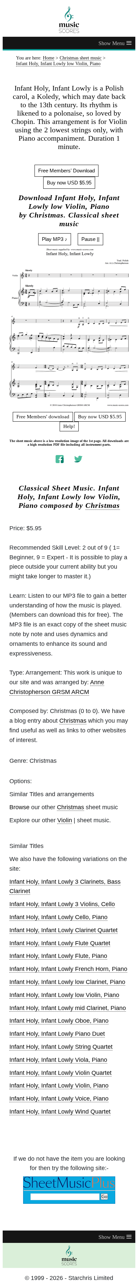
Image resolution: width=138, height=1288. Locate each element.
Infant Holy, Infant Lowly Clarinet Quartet (63, 930)
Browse (19, 807)
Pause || (90, 239)
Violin (64, 820)
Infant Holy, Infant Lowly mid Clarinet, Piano (67, 1008)
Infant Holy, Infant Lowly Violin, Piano (59, 1085)
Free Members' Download (66, 170)
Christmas (102, 506)
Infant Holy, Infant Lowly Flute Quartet (59, 943)
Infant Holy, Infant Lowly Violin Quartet (60, 1072)
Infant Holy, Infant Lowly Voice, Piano (59, 1098)
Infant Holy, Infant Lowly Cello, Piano (58, 917)
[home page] (69, 19)
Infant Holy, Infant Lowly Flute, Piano (58, 956)
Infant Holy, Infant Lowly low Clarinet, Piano (67, 982)
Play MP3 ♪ (54, 239)
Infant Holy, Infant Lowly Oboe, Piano (59, 1020)
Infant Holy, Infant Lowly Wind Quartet (60, 1111)
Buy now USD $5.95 (69, 182)
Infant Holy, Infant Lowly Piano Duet (57, 1033)
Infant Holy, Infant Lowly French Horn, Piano (68, 969)
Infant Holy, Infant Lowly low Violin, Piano (64, 995)
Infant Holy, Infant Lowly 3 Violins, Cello (62, 904)
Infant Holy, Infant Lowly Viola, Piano (58, 1059)
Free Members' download (42, 416)
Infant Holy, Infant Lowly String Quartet (61, 1046)
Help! (69, 426)
